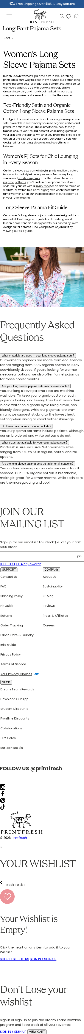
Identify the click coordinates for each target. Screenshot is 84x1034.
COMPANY (52, 569)
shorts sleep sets (29, 178)
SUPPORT (9, 569)
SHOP (6, 682)
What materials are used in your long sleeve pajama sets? (38, 355)
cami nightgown (44, 190)
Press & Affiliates (55, 616)
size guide (25, 231)
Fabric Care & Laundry (17, 635)
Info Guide (8, 645)
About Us (49, 577)
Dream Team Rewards (17, 689)
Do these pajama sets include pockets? (26, 426)
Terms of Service (13, 664)
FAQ (3, 586)
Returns (6, 616)
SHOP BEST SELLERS (14, 959)
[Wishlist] (68, 16)
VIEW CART (37, 1031)
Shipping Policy (11, 596)
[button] (9, 16)
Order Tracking (11, 625)
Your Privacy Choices (16, 674)
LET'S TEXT (8, 564)
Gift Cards (8, 738)
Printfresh (19, 837)
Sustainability (53, 586)
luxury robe (43, 186)
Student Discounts (14, 709)
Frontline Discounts (14, 718)
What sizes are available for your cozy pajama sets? (34, 442)
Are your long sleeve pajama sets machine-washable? (35, 386)
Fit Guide (7, 606)
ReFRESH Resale (11, 748)
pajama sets (42, 76)
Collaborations (11, 728)
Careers (49, 625)
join (79, 556)
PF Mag (48, 596)
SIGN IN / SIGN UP (43, 959)
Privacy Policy (10, 654)
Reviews (49, 606)
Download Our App (14, 699)
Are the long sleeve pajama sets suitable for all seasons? (37, 463)
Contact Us (8, 577)
